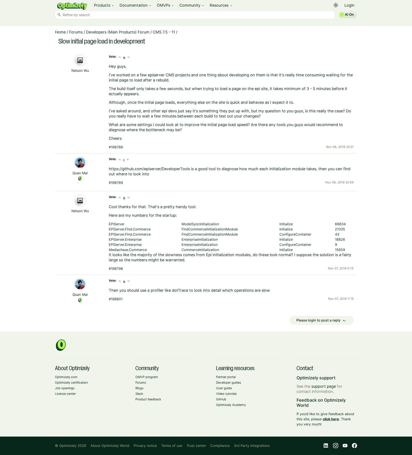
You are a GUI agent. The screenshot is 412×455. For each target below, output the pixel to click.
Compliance (220, 445)
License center (65, 393)
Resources (221, 5)
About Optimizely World (110, 445)
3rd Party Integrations (252, 445)
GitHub (221, 399)
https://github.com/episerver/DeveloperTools (149, 169)
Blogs (139, 388)
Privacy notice (145, 445)
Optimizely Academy (231, 405)
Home (60, 32)
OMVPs (165, 5)
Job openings (65, 388)
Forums (76, 32)
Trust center (196, 445)
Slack (139, 393)
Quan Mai (80, 173)
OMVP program (146, 377)
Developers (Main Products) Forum (117, 32)
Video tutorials (226, 393)
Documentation (136, 5)
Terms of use (171, 445)
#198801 (116, 299)
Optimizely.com (66, 377)
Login (349, 5)
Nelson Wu (80, 70)
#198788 (116, 147)
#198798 (116, 268)
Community (191, 5)
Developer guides (228, 382)
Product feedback (148, 399)
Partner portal (226, 377)
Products (104, 5)
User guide (224, 388)
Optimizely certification (71, 382)
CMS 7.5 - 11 (164, 32)
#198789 (116, 182)
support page (323, 386)
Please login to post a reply (321, 320)
